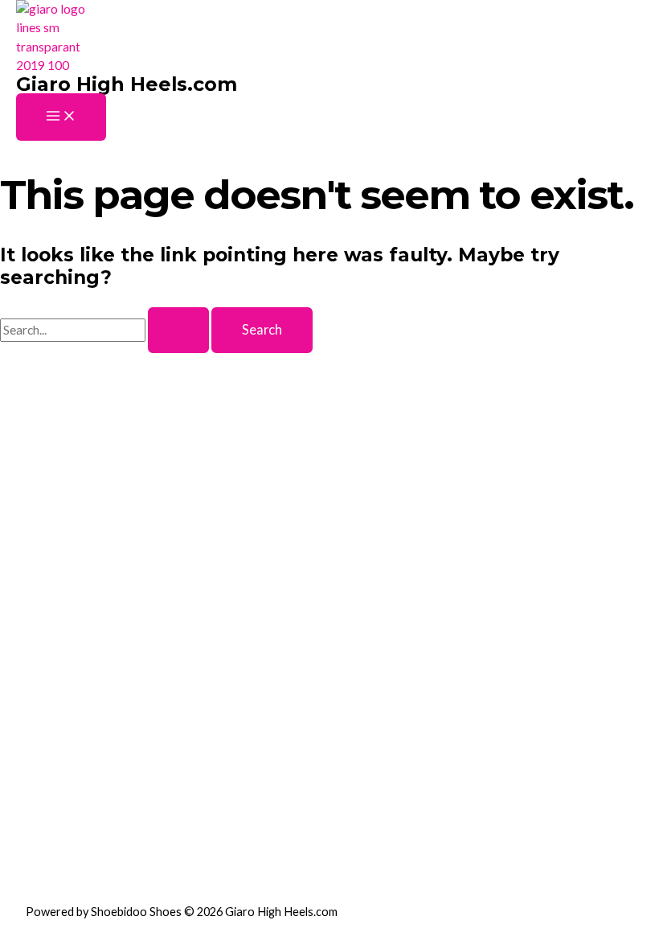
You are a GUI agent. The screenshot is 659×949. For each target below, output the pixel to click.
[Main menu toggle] (61, 116)
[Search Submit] (178, 329)
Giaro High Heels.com (126, 84)
